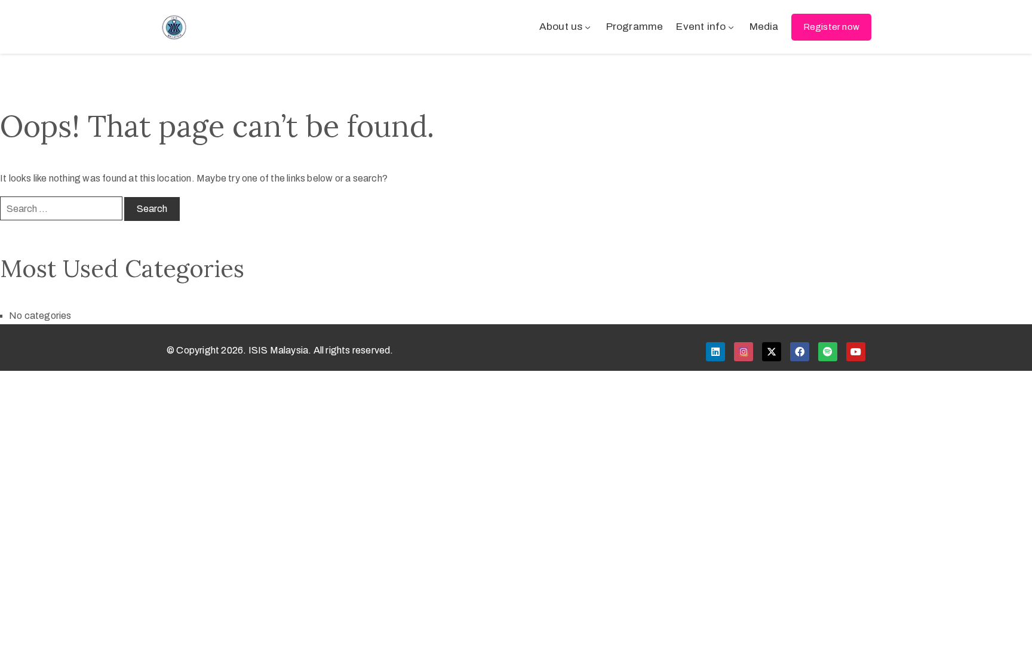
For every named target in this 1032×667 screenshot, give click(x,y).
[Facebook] (799, 351)
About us (561, 26)
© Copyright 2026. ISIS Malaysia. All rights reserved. (280, 350)
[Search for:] (61, 208)
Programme (635, 26)
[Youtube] (855, 351)
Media (764, 26)
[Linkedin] (715, 351)
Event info (701, 26)
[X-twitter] (771, 351)
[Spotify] (827, 351)
